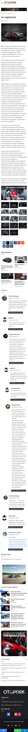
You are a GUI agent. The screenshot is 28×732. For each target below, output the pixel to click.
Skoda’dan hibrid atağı (19, 265)
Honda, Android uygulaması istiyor (6, 281)
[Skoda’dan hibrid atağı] (21, 259)
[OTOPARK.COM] (10, 3)
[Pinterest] (19, 242)
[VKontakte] (4, 246)
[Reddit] (22, 242)
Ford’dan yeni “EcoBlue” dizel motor (9, 680)
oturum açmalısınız (16, 559)
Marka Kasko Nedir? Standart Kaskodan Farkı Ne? (18, 607)
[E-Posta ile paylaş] (7, 246)
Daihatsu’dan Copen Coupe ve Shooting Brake (7, 267)
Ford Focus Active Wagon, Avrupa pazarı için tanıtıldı (13, 668)
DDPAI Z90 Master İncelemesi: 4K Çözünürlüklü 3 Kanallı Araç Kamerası (19, 593)
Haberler (10, 13)
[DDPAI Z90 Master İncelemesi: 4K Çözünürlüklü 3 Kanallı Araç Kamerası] (5, 594)
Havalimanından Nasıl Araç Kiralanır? (10, 676)
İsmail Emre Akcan (15, 532)
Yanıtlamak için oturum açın (15, 312)
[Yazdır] (11, 246)
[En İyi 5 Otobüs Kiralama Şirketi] (5, 601)
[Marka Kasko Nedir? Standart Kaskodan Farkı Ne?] (5, 608)
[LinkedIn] (11, 242)
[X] (7, 242)
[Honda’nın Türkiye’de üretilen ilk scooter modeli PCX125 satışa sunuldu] (5, 625)
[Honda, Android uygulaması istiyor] (7, 276)
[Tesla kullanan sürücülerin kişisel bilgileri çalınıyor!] (21, 276)
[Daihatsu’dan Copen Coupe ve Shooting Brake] (7, 260)
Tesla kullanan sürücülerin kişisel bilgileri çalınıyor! (20, 283)
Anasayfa (4, 13)
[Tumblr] (15, 242)
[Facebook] (4, 242)
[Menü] (2, 3)
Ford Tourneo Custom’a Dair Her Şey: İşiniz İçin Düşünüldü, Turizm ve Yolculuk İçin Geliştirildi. (17, 616)
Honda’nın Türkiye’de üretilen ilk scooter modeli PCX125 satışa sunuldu (18, 624)
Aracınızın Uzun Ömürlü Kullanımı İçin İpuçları (12, 672)
